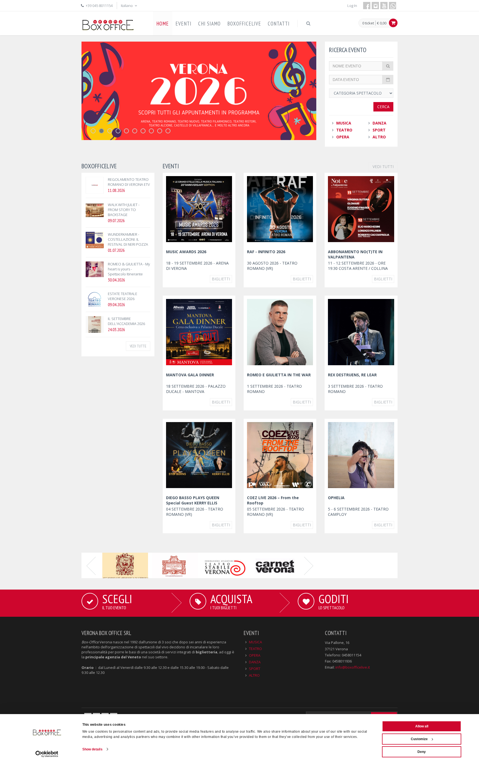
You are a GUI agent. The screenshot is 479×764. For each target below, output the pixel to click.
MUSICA (343, 123)
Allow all (421, 726)
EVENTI (183, 23)
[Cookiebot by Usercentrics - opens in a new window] (47, 754)
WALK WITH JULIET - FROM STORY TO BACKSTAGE (123, 209)
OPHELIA (336, 497)
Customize (419, 739)
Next (309, 565)
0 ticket (368, 23)
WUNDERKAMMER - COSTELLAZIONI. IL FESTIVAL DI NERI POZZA (128, 239)
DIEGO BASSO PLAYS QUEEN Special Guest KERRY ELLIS (192, 500)
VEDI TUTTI (383, 166)
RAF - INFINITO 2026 (266, 251)
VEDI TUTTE (138, 346)
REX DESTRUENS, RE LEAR (352, 374)
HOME (162, 23)
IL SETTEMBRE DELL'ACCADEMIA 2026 (126, 321)
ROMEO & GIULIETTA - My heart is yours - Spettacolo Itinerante (129, 269)
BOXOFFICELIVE (244, 23)
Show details (92, 749)
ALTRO (379, 136)
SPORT (379, 130)
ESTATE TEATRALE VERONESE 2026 (122, 296)
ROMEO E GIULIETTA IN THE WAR (279, 374)
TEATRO (344, 130)
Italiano (127, 5)
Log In (352, 5)
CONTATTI (279, 23)
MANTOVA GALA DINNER (190, 374)
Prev (91, 565)
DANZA (379, 123)
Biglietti (221, 278)
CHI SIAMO (209, 23)
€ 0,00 (381, 23)
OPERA (342, 136)
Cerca (383, 106)
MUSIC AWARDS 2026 (186, 251)
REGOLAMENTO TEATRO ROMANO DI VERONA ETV (129, 182)
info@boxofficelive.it (352, 667)
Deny (421, 752)
